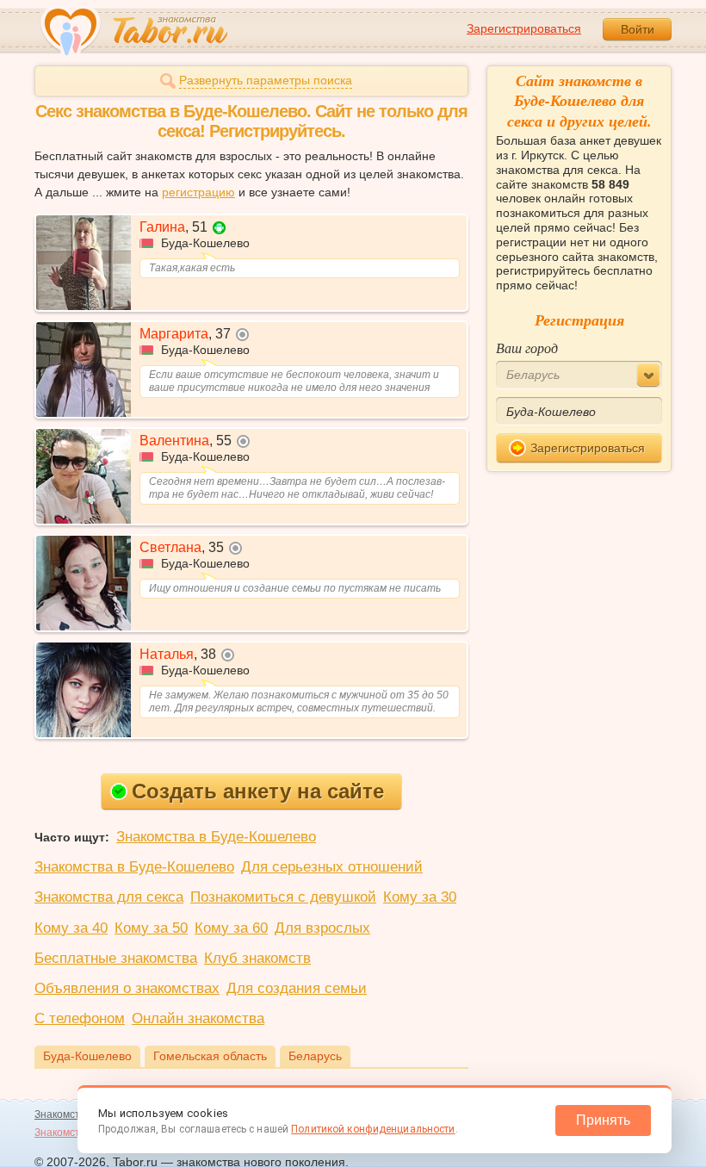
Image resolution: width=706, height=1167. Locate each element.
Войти (637, 29)
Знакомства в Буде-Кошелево (216, 837)
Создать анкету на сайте (258, 791)
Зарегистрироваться (524, 28)
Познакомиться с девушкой (283, 897)
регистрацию (198, 192)
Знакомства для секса (108, 897)
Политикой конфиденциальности (373, 1129)
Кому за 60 (231, 928)
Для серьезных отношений (332, 867)
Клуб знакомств (257, 958)
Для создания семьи (296, 988)
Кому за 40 (71, 928)
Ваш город (527, 347)
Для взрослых (322, 928)
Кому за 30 (419, 897)
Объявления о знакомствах (127, 988)
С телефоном (79, 1018)
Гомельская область (210, 1056)
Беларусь (315, 1056)
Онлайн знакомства (198, 1018)
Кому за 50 (151, 928)
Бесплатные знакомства (115, 958)
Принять (603, 1120)
